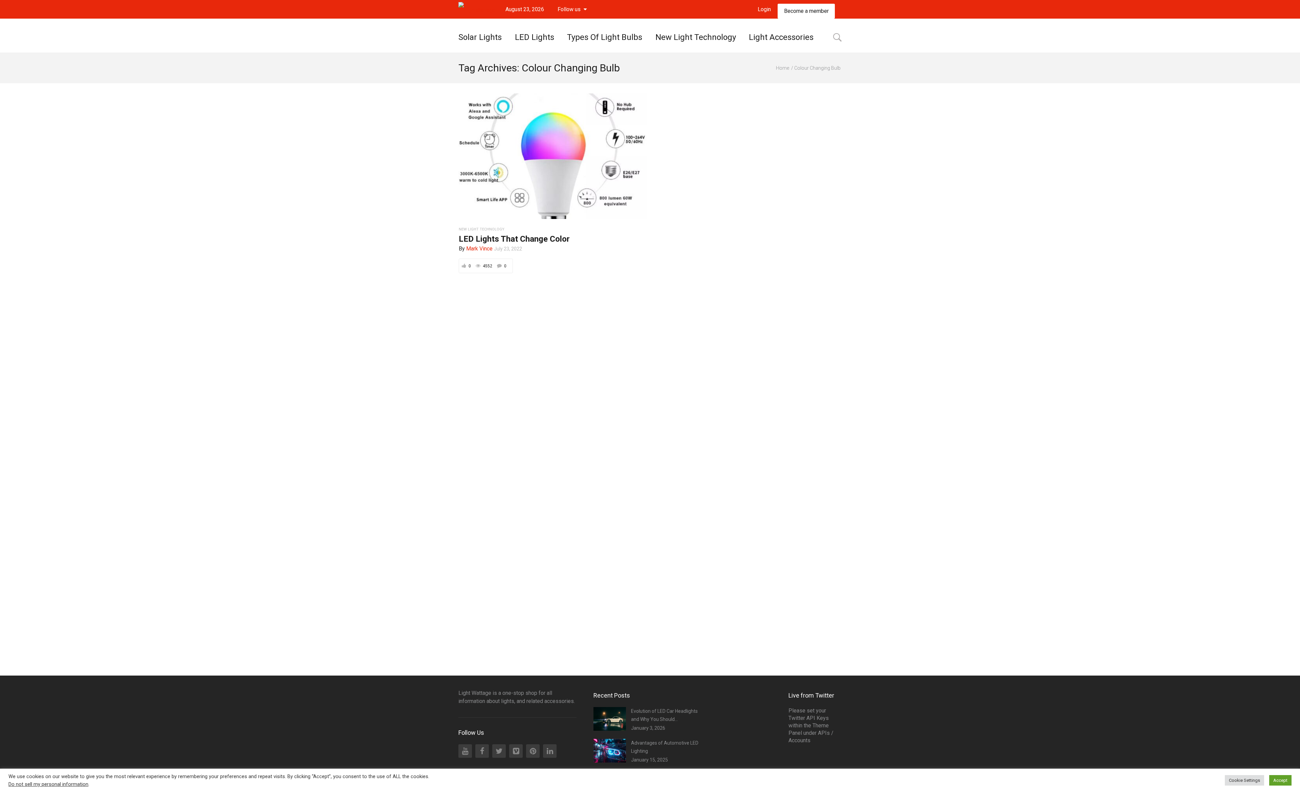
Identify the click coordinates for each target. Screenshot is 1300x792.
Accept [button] (1280, 780)
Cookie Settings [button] (1244, 780)
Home (782, 68)
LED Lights (534, 37)
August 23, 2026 (524, 9)
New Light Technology (695, 37)
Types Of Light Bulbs (604, 37)
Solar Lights (480, 37)
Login (764, 9)
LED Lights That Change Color (514, 239)
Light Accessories (781, 37)
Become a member (806, 11)
